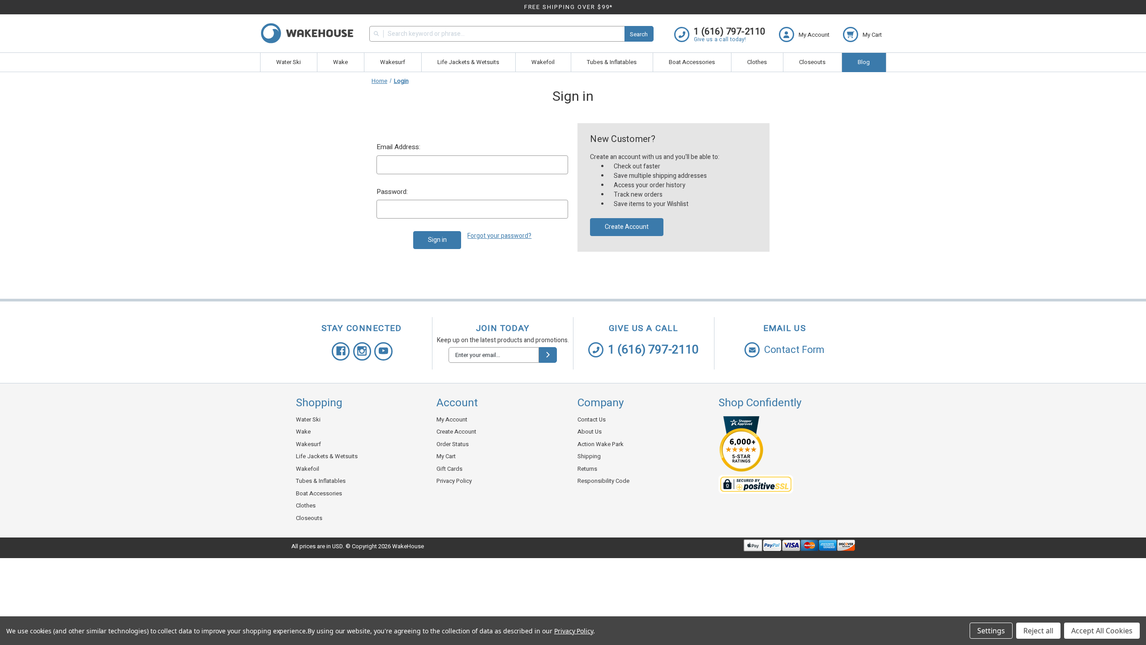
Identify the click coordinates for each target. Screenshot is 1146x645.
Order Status (452, 444)
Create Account (627, 227)
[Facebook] (341, 351)
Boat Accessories (692, 62)
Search (639, 34)
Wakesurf (392, 62)
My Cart (446, 456)
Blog (864, 62)
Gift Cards (449, 468)
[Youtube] (383, 351)
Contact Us (591, 419)
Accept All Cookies (1102, 631)
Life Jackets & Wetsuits (468, 62)
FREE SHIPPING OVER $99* (568, 7)
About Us (589, 431)
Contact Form (794, 350)
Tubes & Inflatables (612, 62)
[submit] (548, 355)
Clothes (757, 62)
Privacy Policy (454, 481)
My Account (451, 419)
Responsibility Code (603, 481)
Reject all (1038, 631)
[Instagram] (362, 351)
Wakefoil (543, 62)
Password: (392, 192)
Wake (340, 62)
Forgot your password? (499, 236)
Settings (991, 631)
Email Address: (398, 147)
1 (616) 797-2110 (653, 349)
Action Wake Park (600, 444)
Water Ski (288, 62)
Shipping (589, 456)
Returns (587, 468)
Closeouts (812, 62)
